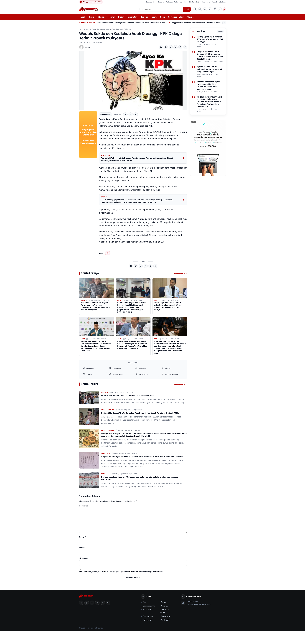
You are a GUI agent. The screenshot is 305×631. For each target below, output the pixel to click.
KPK (107, 253)
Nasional (144, 17)
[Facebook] (161, 47)
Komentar (84, 506)
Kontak (214, 2)
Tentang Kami (151, 2)
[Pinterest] (180, 47)
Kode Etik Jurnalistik (192, 2)
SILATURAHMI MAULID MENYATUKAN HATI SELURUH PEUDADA (128, 395)
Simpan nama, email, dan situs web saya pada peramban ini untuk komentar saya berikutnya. (121, 572)
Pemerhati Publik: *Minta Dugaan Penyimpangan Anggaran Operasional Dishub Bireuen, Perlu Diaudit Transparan (137, 159)
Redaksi (161, 2)
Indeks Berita (179, 384)
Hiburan (111, 17)
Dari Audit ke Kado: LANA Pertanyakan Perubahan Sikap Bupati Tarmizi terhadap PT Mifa (99, 23)
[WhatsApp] (166, 47)
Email (82, 547)
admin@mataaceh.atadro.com (199, 604)
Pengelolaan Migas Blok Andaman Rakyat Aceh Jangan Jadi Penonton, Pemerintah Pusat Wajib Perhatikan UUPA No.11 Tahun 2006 (132, 345)
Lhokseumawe (149, 606)
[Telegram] (171, 47)
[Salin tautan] (185, 47)
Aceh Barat (106, 453)
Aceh (83, 17)
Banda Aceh (148, 616)
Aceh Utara (147, 609)
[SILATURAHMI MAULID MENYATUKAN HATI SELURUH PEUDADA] (89, 397)
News (154, 17)
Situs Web (83, 558)
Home (81, 29)
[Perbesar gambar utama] (133, 80)
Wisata (190, 17)
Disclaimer (206, 2)
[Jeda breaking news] (224, 22)
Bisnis (91, 17)
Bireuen (104, 392)
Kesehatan (132, 17)
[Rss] (220, 9)
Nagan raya (165, 616)
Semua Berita (179, 273)
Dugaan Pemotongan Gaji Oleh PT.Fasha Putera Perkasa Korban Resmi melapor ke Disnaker (142, 456)
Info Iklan (222, 2)
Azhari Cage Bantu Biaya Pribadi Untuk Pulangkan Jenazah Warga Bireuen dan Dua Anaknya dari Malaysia (167, 306)
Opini (162, 17)
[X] (175, 47)
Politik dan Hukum (176, 17)
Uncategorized (107, 409)
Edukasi (100, 17)
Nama (82, 537)
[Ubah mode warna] (224, 9)
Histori (121, 17)
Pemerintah (147, 620)
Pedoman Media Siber (174, 2)
